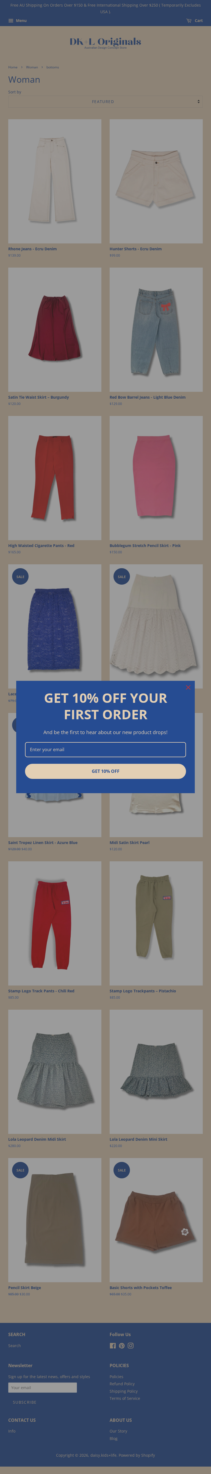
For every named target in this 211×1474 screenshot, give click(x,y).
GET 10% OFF (106, 771)
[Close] (188, 687)
